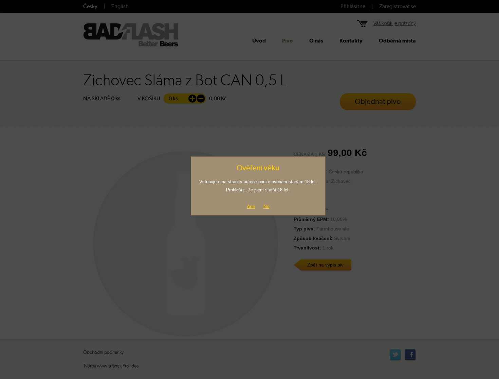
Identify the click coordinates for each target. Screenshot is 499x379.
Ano (251, 206)
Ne (266, 206)
